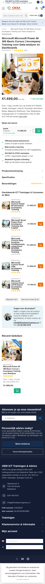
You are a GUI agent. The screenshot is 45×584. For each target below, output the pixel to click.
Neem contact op (22, 444)
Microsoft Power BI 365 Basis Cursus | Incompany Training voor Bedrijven (11, 369)
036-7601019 (12, 495)
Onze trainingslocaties (22, 452)
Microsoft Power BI (30, 299)
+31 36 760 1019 (24, 325)
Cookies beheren (22, 579)
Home (4, 29)
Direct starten (32, 24)
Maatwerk (11, 299)
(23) (25, 50)
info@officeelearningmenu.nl (26, 323)
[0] (41, 8)
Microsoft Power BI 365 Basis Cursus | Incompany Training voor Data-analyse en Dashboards (21, 31)
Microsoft (6, 50)
